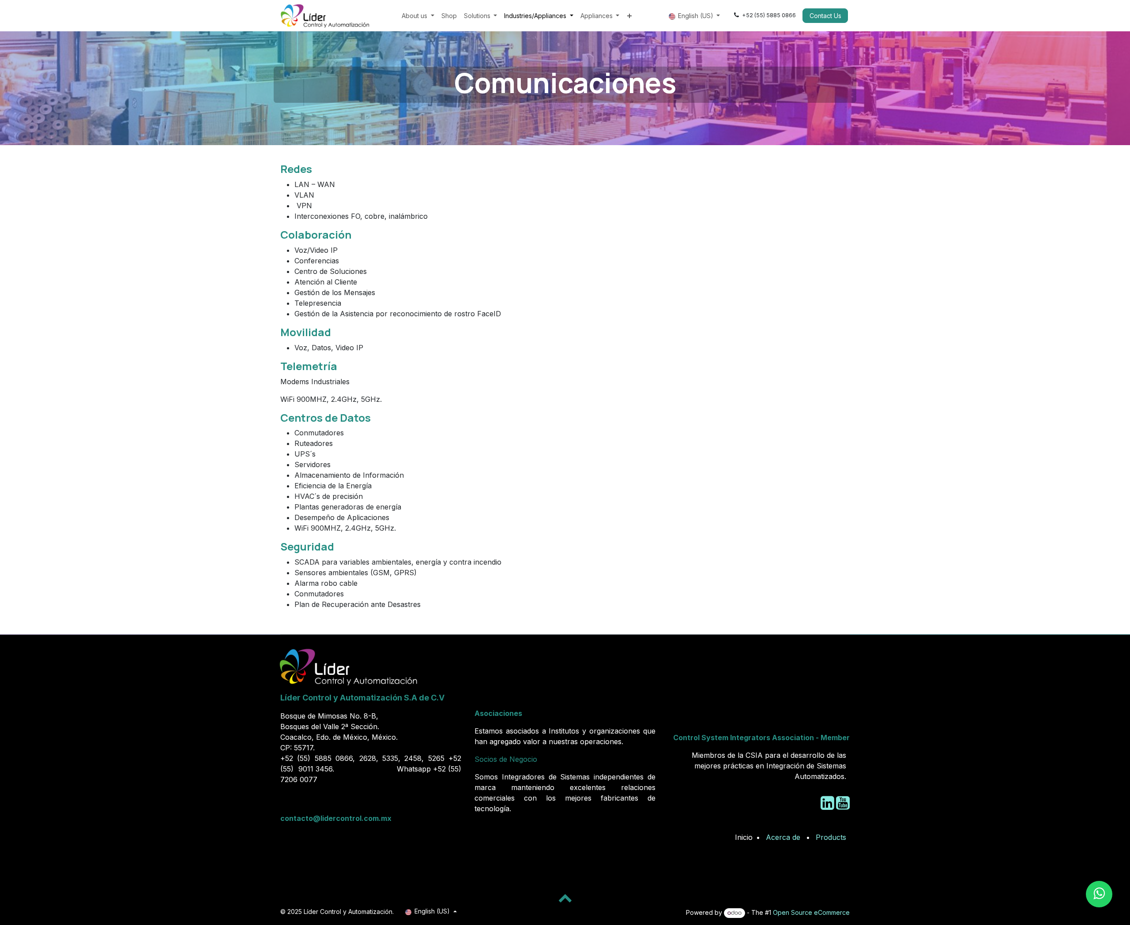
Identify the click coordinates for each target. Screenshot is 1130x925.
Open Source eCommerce (811, 912)
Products (831, 837)
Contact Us (825, 15)
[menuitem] (418, 15)
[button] (565, 897)
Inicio (744, 837)
